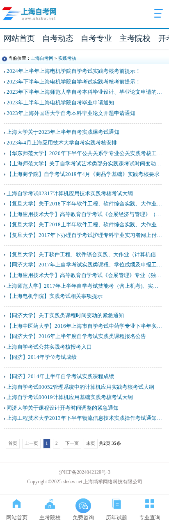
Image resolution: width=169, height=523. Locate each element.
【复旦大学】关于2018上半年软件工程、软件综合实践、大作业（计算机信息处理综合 (85, 225)
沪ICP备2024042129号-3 (84, 472)
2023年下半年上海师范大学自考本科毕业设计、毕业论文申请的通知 (85, 92)
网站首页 (19, 38)
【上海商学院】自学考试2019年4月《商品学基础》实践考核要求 (83, 174)
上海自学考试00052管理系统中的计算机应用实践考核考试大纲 (80, 387)
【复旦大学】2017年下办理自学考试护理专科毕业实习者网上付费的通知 (85, 235)
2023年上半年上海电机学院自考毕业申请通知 (60, 103)
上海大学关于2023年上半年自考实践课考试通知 (63, 132)
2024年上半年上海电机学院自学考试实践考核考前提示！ (74, 71)
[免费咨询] (83, 502)
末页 (90, 443)
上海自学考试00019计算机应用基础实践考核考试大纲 (70, 397)
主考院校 (135, 38)
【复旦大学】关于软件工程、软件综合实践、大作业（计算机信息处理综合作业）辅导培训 (85, 254)
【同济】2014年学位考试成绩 (42, 357)
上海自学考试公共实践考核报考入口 (49, 347)
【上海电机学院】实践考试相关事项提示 (55, 296)
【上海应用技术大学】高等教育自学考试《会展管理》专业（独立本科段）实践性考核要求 (85, 275)
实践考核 (67, 58)
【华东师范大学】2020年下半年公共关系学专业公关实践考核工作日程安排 (85, 153)
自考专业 (96, 38)
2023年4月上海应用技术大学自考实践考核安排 (62, 143)
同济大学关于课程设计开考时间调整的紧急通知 (63, 408)
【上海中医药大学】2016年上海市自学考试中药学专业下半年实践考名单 (85, 326)
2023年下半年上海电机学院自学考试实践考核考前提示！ (74, 82)
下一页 (72, 443)
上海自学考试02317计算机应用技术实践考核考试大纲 (70, 193)
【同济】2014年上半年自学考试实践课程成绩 (60, 376)
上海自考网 (42, 58)
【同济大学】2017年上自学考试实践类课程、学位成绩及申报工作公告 (85, 265)
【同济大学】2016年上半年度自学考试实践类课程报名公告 (76, 336)
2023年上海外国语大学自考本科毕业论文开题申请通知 (71, 113)
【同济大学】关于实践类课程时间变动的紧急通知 (65, 315)
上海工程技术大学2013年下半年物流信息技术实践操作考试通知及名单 (85, 418)
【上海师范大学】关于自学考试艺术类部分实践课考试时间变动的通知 (85, 164)
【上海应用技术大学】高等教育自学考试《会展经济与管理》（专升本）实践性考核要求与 (85, 214)
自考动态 (57, 38)
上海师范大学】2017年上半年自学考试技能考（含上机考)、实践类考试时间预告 (85, 286)
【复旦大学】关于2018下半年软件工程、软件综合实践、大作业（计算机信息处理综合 (85, 204)
